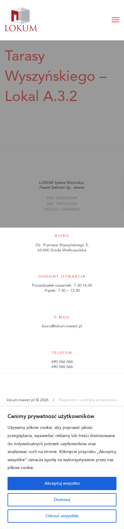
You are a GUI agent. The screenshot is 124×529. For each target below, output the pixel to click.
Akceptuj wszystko (62, 483)
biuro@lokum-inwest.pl (62, 326)
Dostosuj (62, 499)
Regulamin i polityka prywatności (88, 400)
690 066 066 (62, 361)
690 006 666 (62, 367)
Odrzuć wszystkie (62, 516)
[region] (62, 468)
